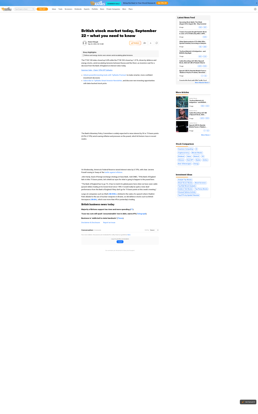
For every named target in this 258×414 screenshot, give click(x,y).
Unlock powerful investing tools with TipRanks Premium (105, 75)
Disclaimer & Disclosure (90, 222)
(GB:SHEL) (112, 194)
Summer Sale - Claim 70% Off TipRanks (96, 70)
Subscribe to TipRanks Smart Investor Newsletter (102, 81)
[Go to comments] (157, 43)
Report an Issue (109, 222)
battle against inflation (113, 172)
